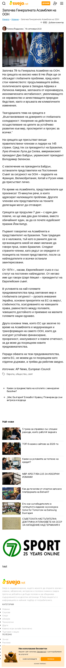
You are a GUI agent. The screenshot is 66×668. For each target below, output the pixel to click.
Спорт (5, 615)
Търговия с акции (10, 632)
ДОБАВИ (45, 3)
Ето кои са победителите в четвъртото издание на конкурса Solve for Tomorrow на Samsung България (40, 508)
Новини (15, 19)
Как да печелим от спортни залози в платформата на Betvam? (42, 490)
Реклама (6, 642)
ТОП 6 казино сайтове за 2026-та (40, 443)
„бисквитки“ (41, 652)
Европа (10, 374)
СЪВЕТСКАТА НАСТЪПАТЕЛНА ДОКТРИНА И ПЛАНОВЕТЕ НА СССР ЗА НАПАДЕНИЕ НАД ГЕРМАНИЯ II (42, 521)
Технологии (8, 622)
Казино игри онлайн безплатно (17, 628)
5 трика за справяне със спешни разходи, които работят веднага (39, 430)
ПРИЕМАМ (50, 659)
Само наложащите (30, 659)
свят (30, 374)
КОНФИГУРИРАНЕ (40, 663)
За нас (5, 639)
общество (21, 374)
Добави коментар (56, 22)
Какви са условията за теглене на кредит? (40, 460)
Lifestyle (6, 619)
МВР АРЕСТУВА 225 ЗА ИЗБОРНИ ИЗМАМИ (40, 475)
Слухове (6, 612)
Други (5, 625)
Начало (5, 19)
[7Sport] (33, 548)
